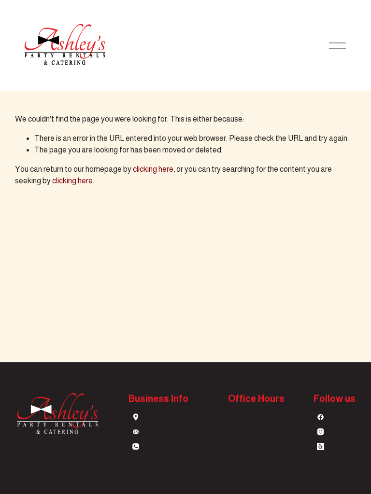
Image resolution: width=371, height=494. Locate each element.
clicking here (153, 169)
